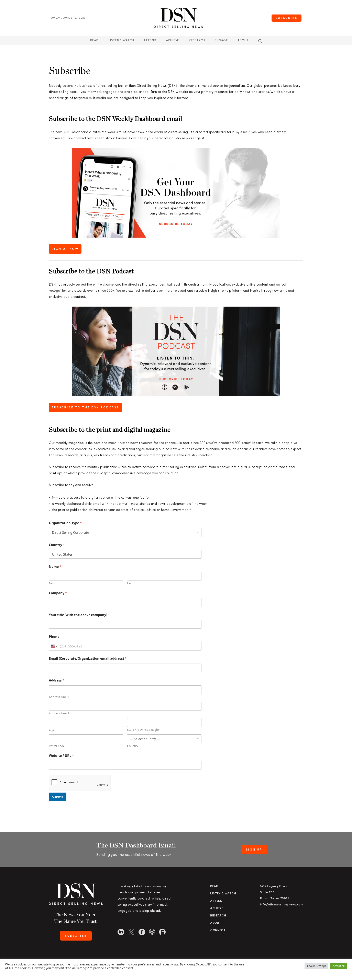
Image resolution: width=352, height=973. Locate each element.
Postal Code (57, 746)
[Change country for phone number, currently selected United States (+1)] (53, 646)
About (243, 40)
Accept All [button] (338, 966)
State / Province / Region (144, 729)
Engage (221, 40)
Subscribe (286, 18)
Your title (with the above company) (79, 615)
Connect (218, 930)
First (52, 583)
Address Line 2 (59, 713)
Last (130, 583)
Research (197, 40)
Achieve (172, 40)
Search (260, 41)
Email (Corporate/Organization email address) (87, 659)
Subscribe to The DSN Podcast (85, 407)
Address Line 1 (59, 697)
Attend (216, 901)
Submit (57, 796)
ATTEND (150, 40)
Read (94, 40)
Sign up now (65, 249)
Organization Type (65, 523)
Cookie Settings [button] (316, 966)
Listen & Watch (121, 40)
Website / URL (61, 756)
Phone (54, 637)
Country (57, 545)
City (51, 729)
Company (58, 593)
